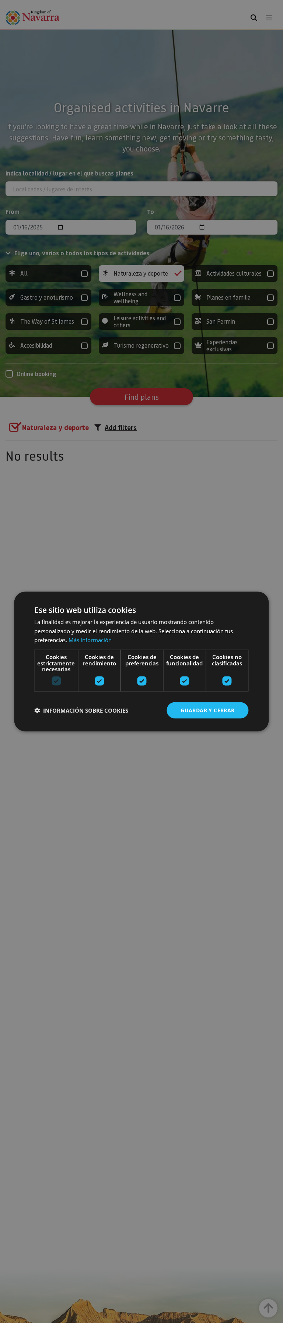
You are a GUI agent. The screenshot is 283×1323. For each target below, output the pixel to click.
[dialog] (141, 661)
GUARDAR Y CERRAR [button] (207, 709)
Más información (90, 640)
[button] (81, 710)
